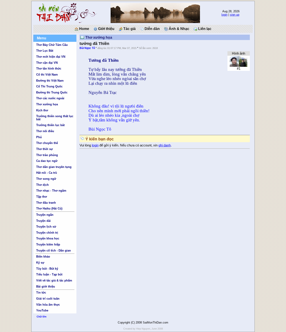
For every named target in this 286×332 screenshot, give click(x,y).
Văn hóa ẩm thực (48, 304)
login (224, 14)
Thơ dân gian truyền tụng (54, 167)
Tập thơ (41, 196)
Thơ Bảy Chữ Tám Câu (52, 45)
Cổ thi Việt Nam (47, 74)
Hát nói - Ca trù (46, 172)
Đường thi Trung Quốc (51, 92)
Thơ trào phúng (47, 155)
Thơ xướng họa (47, 104)
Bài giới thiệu (45, 286)
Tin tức (41, 292)
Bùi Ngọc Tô (87, 48)
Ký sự (40, 262)
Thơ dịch (42, 184)
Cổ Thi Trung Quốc (49, 86)
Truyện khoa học (47, 238)
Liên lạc (204, 29)
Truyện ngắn (44, 214)
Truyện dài (43, 220)
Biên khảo (43, 256)
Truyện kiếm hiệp (48, 244)
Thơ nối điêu (45, 131)
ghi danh (164, 145)
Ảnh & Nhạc (178, 29)
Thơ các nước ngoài (50, 98)
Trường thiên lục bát (50, 125)
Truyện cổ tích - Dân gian (53, 250)
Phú (39, 137)
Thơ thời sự (44, 149)
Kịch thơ (42, 110)
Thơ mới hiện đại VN (50, 56)
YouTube (42, 310)
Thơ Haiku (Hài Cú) (49, 208)
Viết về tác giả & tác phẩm (54, 280)
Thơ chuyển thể (47, 143)
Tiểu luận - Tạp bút (49, 274)
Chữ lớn (41, 316)
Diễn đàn (152, 29)
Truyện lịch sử (46, 226)
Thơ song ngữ (46, 178)
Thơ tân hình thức (48, 68)
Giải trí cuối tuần (47, 298)
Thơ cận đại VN (47, 62)
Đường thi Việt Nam (50, 80)
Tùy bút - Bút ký (47, 268)
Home (83, 29)
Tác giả (129, 29)
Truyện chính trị (47, 232)
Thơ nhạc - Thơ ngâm (51, 190)
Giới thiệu (105, 29)
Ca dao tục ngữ (46, 161)
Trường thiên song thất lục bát (54, 117)
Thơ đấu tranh (46, 202)
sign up (234, 14)
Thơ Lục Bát (44, 50)
